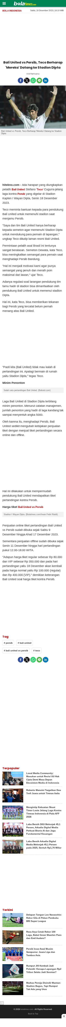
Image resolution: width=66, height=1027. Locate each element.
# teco (36, 650)
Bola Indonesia (12, 10)
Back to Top (33, 1014)
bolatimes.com (27, 1009)
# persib (8, 643)
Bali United (18, 189)
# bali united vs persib (16, 650)
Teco (40, 189)
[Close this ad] (64, 1016)
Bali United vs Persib (30, 507)
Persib (21, 194)
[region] (33, 36)
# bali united (24, 643)
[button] (4, 3)
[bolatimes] (25, 4)
